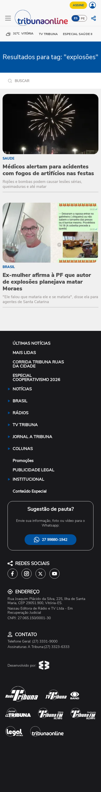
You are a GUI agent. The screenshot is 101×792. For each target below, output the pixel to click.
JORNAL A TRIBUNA (32, 437)
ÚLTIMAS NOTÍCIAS (32, 343)
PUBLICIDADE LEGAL (33, 470)
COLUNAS (23, 449)
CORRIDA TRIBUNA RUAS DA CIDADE (38, 364)
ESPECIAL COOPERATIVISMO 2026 (36, 377)
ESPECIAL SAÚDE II (77, 34)
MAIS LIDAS (24, 353)
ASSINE (78, 5)
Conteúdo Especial (30, 491)
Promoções (23, 461)
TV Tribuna (48, 34)
